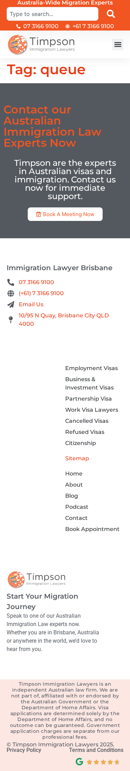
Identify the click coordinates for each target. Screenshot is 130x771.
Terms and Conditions (96, 750)
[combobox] (53, 14)
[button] (117, 44)
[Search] (112, 14)
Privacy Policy (24, 750)
